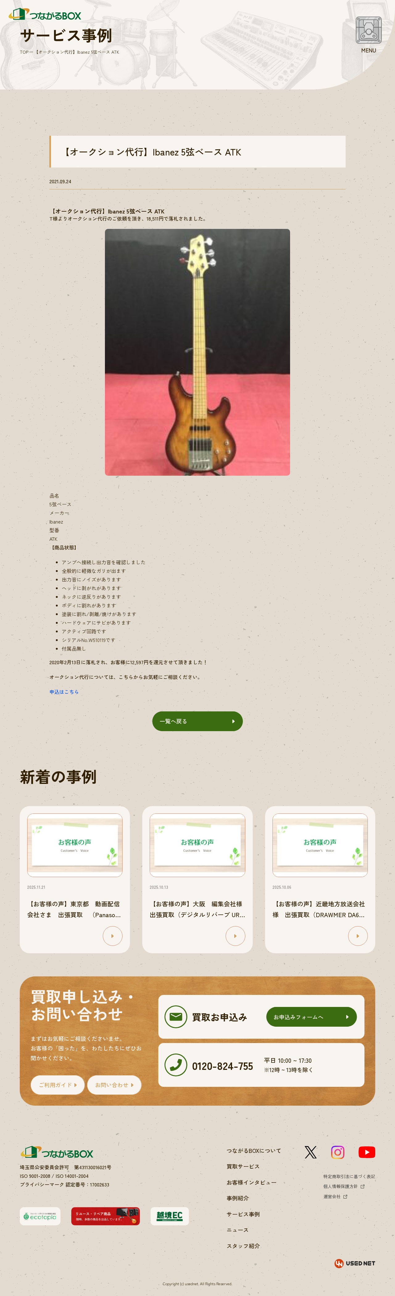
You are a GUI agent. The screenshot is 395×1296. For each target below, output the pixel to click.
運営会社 (332, 1196)
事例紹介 (238, 1198)
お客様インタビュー (251, 1182)
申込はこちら (64, 691)
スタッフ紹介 (243, 1246)
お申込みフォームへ (298, 1017)
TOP (24, 52)
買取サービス (243, 1166)
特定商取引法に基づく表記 (349, 1176)
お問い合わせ (111, 1085)
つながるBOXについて (254, 1150)
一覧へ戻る (173, 721)
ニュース (238, 1230)
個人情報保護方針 (340, 1186)
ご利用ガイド (55, 1085)
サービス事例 (243, 1214)
